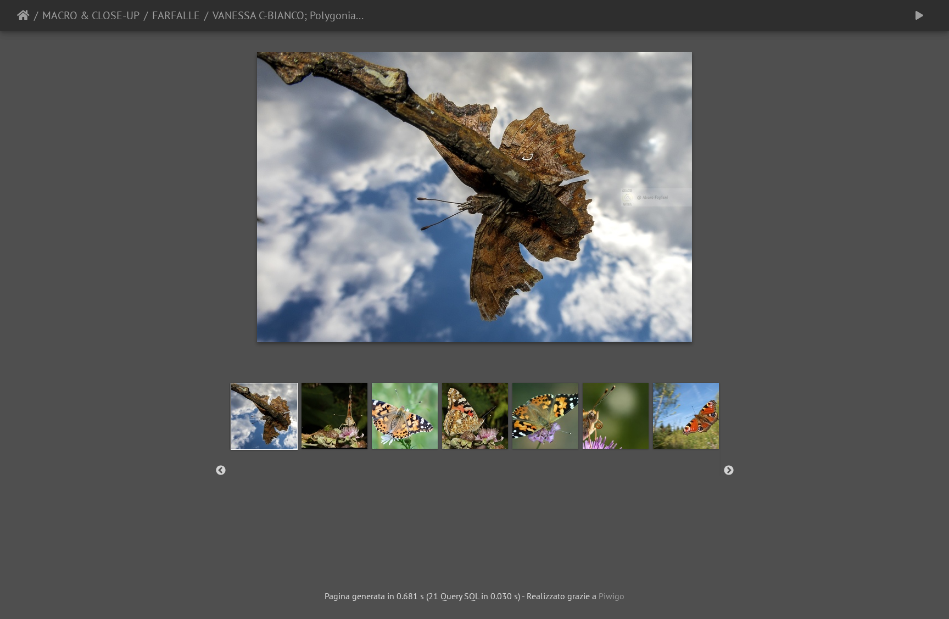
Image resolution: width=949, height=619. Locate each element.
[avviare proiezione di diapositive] (919, 15)
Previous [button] (220, 470)
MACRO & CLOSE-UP (90, 15)
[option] (264, 416)
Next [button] (728, 470)
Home (23, 15)
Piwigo (611, 595)
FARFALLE (176, 15)
